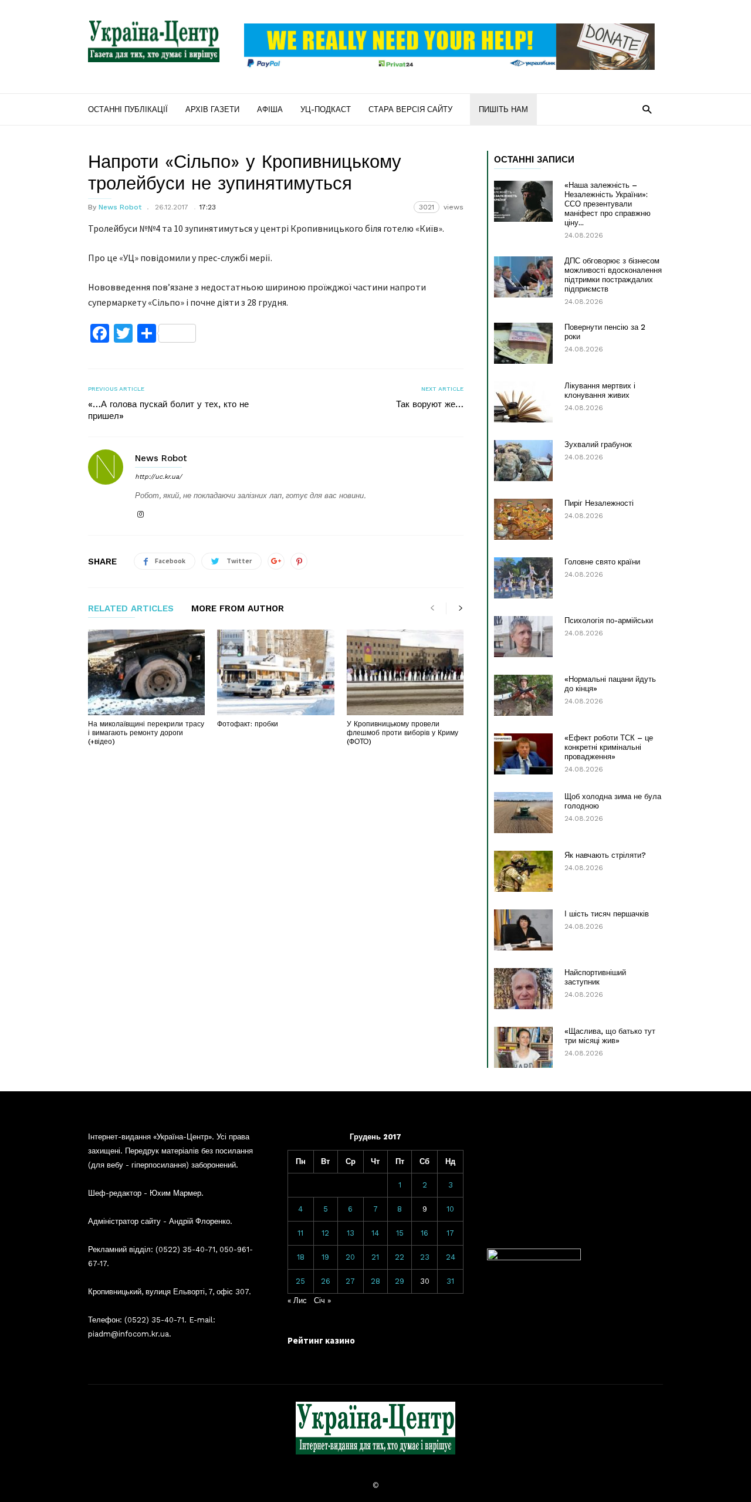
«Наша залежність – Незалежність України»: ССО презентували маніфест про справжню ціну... (607, 204)
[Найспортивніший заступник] (523, 988)
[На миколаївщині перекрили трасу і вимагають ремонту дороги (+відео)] (146, 672)
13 (350, 1233)
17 (450, 1233)
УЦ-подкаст (325, 109)
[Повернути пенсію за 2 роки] (523, 343)
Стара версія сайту (410, 109)
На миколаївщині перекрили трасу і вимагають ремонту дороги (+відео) (146, 733)
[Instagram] (140, 514)
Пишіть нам (503, 109)
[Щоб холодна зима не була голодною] (523, 812)
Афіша (270, 109)
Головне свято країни (602, 561)
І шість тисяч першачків (606, 913)
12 (325, 1233)
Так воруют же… (430, 404)
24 (450, 1257)
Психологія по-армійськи (608, 620)
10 (450, 1209)
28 (375, 1281)
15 (400, 1233)
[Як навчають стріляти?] (523, 871)
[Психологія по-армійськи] (523, 636)
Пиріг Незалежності (599, 503)
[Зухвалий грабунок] (523, 460)
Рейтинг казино (321, 1340)
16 (424, 1233)
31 (450, 1281)
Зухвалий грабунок (598, 444)
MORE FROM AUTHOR (237, 609)
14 (375, 1233)
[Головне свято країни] (523, 577)
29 (399, 1281)
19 (325, 1257)
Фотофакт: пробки (247, 724)
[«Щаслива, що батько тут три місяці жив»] (523, 1047)
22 (399, 1257)
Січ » (322, 1300)
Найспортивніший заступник (595, 977)
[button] (647, 108)
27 (350, 1281)
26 (325, 1281)
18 (301, 1257)
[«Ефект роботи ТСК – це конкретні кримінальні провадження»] (523, 753)
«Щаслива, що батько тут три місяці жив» (609, 1036)
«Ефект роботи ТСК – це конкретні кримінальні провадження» (608, 747)
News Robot (120, 207)
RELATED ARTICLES (131, 609)
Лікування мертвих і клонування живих (599, 390)
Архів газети (212, 109)
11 (300, 1233)
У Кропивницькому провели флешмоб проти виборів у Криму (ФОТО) (402, 733)
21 (375, 1257)
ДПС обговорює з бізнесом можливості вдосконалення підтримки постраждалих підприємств (613, 274)
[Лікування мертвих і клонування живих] (523, 401)
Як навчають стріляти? (605, 855)
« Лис (297, 1300)
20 (350, 1257)
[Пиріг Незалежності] (523, 519)
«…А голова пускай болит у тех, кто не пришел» (168, 410)
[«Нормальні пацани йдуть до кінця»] (523, 695)
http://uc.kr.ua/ (158, 477)
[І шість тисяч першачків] (523, 929)
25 (300, 1281)
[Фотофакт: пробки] (275, 672)
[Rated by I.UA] (534, 1257)
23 (424, 1257)
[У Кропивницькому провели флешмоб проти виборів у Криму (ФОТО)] (405, 672)
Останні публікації (128, 109)
